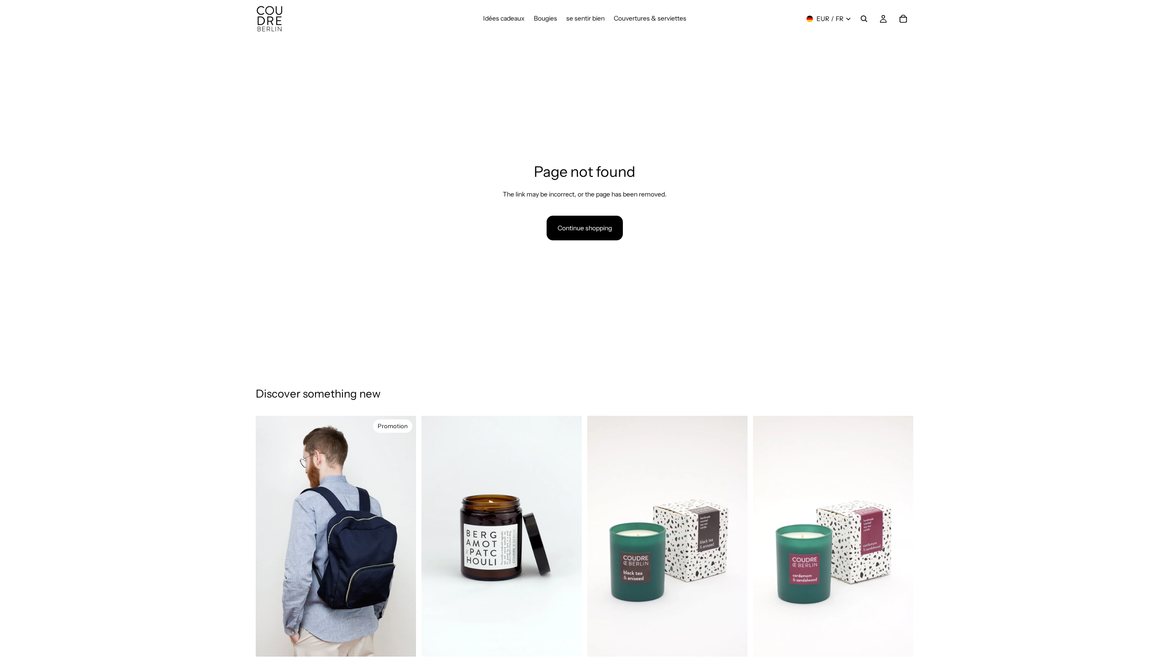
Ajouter (409, 642)
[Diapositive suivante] (402, 536)
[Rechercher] (864, 19)
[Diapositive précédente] (269, 536)
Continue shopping (585, 228)
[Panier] (903, 19)
